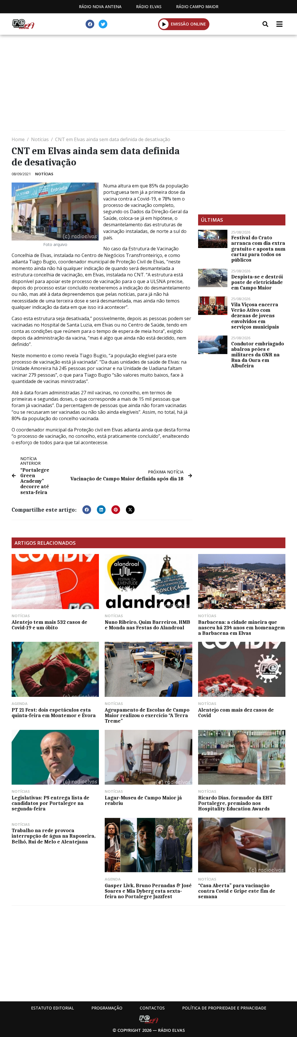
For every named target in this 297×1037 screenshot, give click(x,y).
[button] (164, 24)
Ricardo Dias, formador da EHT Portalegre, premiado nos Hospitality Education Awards (235, 803)
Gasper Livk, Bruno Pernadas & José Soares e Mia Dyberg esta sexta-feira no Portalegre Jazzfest (148, 891)
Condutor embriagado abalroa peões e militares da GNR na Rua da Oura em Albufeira (257, 355)
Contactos (152, 1008)
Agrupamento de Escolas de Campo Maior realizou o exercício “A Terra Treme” (147, 715)
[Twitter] (103, 24)
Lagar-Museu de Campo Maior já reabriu (143, 800)
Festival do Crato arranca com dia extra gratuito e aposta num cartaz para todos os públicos (258, 249)
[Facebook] (90, 24)
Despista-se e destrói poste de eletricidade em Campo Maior (257, 282)
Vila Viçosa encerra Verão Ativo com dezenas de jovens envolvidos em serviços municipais (255, 316)
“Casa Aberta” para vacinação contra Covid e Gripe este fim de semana (236, 891)
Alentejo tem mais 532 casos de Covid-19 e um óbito (49, 624)
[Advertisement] (148, 84)
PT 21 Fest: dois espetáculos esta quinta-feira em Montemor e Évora (54, 712)
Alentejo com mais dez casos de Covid (236, 712)
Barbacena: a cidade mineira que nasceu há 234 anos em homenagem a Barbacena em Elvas (241, 627)
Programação (106, 1008)
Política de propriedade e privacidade (224, 1008)
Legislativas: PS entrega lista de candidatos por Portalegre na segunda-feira (50, 803)
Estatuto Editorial (52, 1008)
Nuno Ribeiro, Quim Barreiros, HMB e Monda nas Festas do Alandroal (147, 624)
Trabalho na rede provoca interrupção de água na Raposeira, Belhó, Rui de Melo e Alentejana (53, 836)
